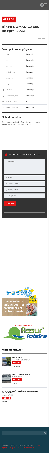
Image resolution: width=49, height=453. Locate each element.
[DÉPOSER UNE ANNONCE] (42, 5)
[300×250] (19, 272)
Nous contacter (28, 448)
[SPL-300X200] (19, 237)
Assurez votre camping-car (24, 325)
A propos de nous (15, 448)
